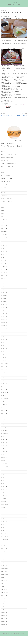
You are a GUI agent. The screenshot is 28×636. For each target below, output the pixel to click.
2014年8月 (3, 404)
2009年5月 (3, 589)
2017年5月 (3, 316)
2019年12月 (3, 231)
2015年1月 (3, 389)
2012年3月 (3, 489)
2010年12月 (3, 533)
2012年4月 (3, 486)
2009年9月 (3, 577)
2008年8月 (3, 615)
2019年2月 (3, 254)
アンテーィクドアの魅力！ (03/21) (8, 166)
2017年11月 (3, 298)
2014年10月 (3, 398)
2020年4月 (3, 219)
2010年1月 (3, 565)
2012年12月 (3, 463)
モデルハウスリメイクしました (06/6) (9, 154)
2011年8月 (3, 510)
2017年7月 (3, 310)
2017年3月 (3, 322)
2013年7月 (3, 442)
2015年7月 (3, 372)
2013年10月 (3, 433)
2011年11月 (3, 501)
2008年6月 (3, 621)
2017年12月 (3, 295)
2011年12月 (3, 498)
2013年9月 (3, 436)
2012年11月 (3, 466)
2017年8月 (3, 307)
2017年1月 (3, 328)
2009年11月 (3, 571)
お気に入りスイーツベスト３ (11, 12)
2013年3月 (3, 454)
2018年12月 (3, 260)
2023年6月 (3, 210)
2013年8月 (3, 439)
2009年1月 (3, 601)
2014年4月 (3, 416)
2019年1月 (3, 257)
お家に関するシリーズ (5, 178)
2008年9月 (3, 612)
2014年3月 (3, 419)
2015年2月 (3, 386)
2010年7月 (3, 548)
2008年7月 (3, 618)
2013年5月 (3, 448)
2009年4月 (3, 592)
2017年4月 (3, 319)
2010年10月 (3, 539)
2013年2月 (3, 457)
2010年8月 (3, 545)
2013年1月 (3, 460)
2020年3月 (3, 222)
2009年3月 (3, 595)
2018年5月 (3, 281)
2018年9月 (3, 269)
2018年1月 (3, 292)
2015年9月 (3, 366)
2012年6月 (3, 480)
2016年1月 (3, 354)
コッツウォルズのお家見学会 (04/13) (8, 163)
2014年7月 (3, 407)
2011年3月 (3, 524)
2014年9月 (3, 401)
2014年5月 (3, 413)
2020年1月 (3, 228)
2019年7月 (3, 245)
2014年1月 (3, 424)
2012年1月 (3, 495)
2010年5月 (3, 554)
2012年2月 (3, 492)
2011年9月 (3, 507)
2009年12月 (3, 568)
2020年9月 (3, 216)
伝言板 (2, 187)
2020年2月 (3, 225)
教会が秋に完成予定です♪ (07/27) (8, 157)
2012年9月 (3, 471)
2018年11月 (3, 263)
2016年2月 (3, 351)
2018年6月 (3, 278)
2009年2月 (3, 598)
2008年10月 (3, 609)
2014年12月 (3, 392)
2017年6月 (3, 313)
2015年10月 (3, 363)
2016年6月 (3, 345)
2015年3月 (3, 383)
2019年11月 (3, 234)
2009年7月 (3, 583)
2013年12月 (3, 427)
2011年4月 (3, 521)
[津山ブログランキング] (9, 106)
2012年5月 (3, 483)
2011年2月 (3, 527)
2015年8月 (3, 369)
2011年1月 (3, 530)
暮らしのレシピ (14, 2)
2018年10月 (3, 266)
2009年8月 (3, 580)
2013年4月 (3, 451)
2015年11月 (3, 360)
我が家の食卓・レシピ (5, 198)
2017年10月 (3, 301)
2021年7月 (3, 213)
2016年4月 (3, 348)
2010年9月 (3, 542)
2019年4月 (3, 251)
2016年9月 (3, 336)
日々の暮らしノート (5, 201)
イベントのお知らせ (5, 175)
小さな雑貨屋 (3, 192)
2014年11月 (3, 395)
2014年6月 (3, 410)
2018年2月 (3, 289)
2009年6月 (3, 586)
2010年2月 (3, 562)
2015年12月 (3, 357)
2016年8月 (3, 339)
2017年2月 (3, 325)
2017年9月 (3, 304)
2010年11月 (3, 536)
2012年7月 (3, 477)
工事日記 (3, 195)
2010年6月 (3, 551)
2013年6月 (3, 445)
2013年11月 (3, 430)
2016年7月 (3, 342)
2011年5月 (3, 518)
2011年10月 (3, 504)
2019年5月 (3, 248)
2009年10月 (3, 574)
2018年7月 (3, 275)
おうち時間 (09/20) (5, 160)
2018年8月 (3, 272)
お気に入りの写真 (4, 181)
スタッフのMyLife (5, 184)
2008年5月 (3, 624)
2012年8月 (3, 474)
